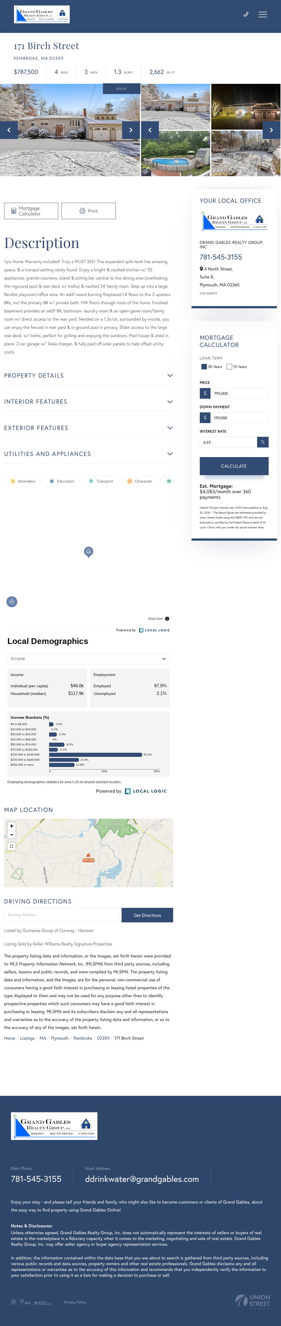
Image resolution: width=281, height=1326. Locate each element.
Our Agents (208, 293)
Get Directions (147, 915)
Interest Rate (213, 431)
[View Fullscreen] (11, 846)
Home (9, 1038)
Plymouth (60, 1038)
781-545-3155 (221, 257)
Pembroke (83, 1038)
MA (43, 1038)
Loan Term (211, 358)
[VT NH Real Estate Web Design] (252, 1302)
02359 (103, 1038)
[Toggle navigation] (263, 14)
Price (205, 382)
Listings (27, 1038)
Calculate (234, 466)
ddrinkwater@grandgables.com (142, 1178)
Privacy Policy (75, 1302)
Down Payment (215, 406)
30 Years (215, 366)
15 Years (240, 366)
